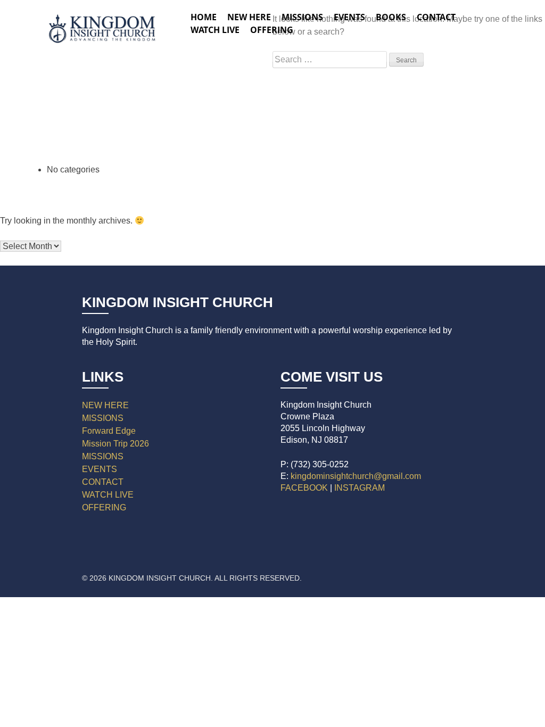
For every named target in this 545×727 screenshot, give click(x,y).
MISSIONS (102, 418)
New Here (249, 17)
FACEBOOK (304, 487)
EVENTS (99, 469)
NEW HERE (105, 405)
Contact (436, 17)
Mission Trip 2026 (115, 443)
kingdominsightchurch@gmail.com (356, 476)
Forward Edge (109, 430)
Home (204, 17)
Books (391, 17)
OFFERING (104, 507)
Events (349, 17)
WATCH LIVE (215, 30)
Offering (271, 30)
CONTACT (102, 481)
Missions (302, 17)
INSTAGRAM (359, 487)
